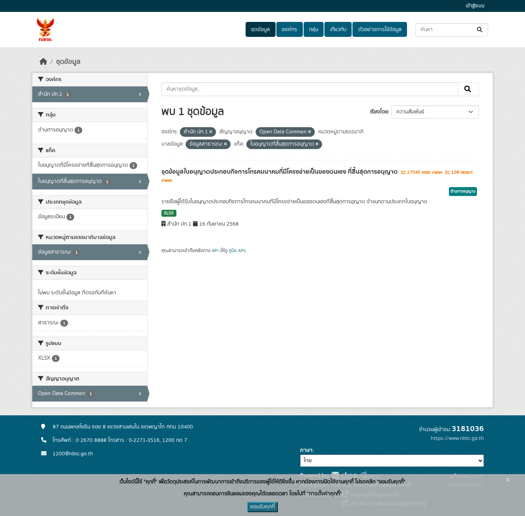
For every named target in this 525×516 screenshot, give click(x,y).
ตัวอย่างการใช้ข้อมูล (380, 29)
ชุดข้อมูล (260, 29)
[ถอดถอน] (210, 132)
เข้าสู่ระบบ (475, 6)
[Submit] (480, 30)
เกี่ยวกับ (338, 29)
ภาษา (306, 450)
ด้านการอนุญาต (462, 191)
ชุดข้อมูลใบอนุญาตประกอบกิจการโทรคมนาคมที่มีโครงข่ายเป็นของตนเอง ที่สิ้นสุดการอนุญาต (280, 172)
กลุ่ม (313, 29)
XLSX (169, 213)
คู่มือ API (236, 250)
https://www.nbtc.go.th (457, 438)
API (215, 250)
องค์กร (289, 29)
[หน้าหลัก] (43, 62)
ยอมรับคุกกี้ (262, 507)
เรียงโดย (379, 112)
